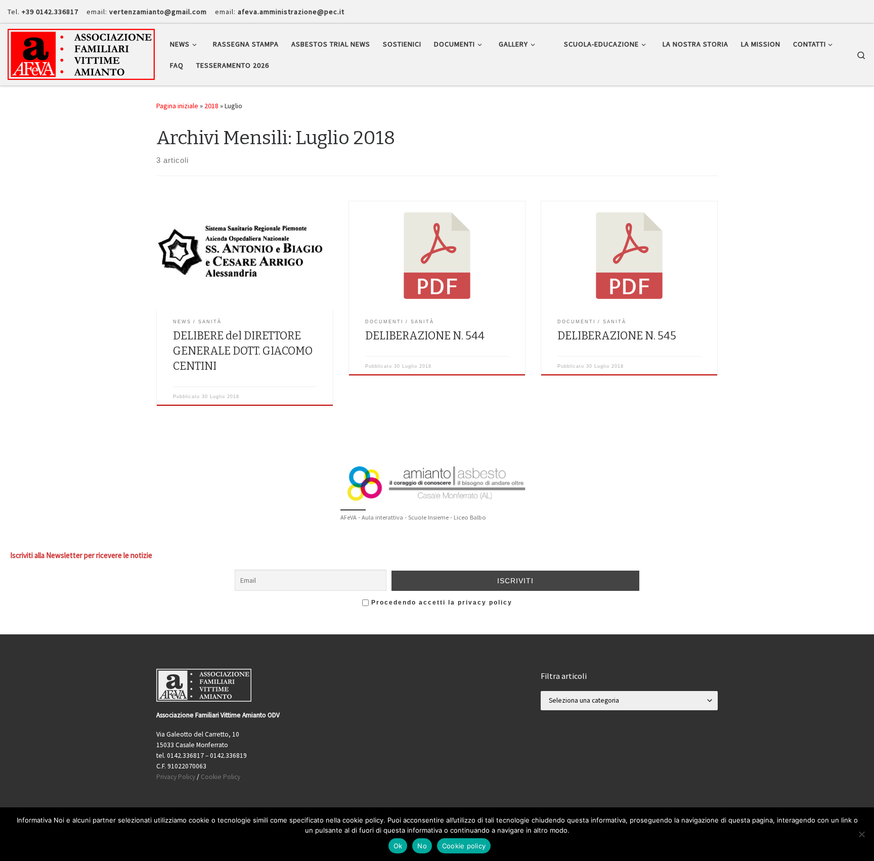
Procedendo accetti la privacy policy (440, 602)
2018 (211, 105)
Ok (398, 846)
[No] (861, 834)
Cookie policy (464, 846)
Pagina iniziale (177, 105)
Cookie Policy (220, 776)
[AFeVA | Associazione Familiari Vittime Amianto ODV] (81, 53)
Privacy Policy (175, 776)
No (422, 846)
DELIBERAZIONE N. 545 (616, 335)
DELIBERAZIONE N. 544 (425, 335)
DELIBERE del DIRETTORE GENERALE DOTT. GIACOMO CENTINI (243, 351)
